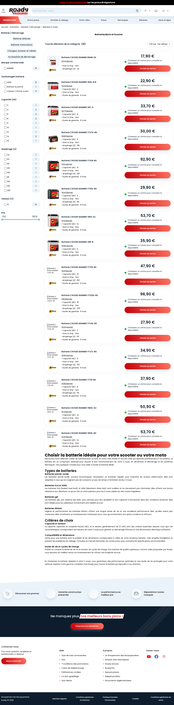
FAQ (63, 659)
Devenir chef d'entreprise (117, 659)
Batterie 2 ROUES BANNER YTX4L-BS (79, 323)
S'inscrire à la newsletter (87, 626)
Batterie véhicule (21, 38)
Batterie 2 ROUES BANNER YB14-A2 (78, 217)
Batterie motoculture (21, 44)
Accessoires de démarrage (21, 56)
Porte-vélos (84, 20)
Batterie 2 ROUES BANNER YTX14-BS (79, 160)
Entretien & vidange (59, 20)
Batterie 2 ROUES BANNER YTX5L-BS (79, 188)
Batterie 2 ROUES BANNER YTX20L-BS (80, 295)
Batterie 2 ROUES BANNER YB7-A (77, 107)
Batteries (143, 20)
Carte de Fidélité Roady (73, 668)
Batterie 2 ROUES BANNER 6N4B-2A (79, 57)
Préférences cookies (71, 672)
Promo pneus (33, 20)
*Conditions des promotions (75, 663)
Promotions (9, 20)
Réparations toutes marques (154, 593)
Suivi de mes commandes (74, 655)
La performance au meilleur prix (111, 593)
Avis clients (67, 680)
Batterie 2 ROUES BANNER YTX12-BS (79, 267)
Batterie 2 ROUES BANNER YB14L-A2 (79, 408)
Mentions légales (59, 699)
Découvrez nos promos (27, 593)
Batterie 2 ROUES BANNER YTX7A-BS (79, 132)
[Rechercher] (137, 11)
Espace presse (112, 672)
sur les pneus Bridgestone (87, 2)
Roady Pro (110, 668)
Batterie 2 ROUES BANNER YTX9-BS (79, 379)
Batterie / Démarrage (12, 32)
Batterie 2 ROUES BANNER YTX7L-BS (79, 351)
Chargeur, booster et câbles (22, 50)
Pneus (103, 20)
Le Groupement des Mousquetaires (122, 655)
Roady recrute (112, 663)
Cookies (135, 699)
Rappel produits (112, 676)
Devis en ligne (165, 20)
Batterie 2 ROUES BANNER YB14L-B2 (79, 433)
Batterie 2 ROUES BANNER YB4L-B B (79, 82)
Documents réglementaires (118, 680)
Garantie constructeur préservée (69, 593)
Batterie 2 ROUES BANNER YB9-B (77, 242)
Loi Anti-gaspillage (70, 676)
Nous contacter (13, 661)
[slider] (2, 219)
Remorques (123, 20)
